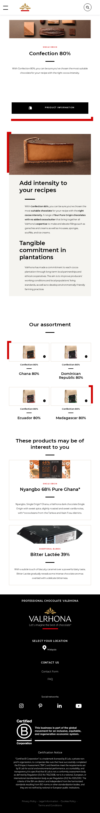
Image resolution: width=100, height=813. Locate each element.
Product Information (59, 107)
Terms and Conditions (50, 805)
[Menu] (5, 7)
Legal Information (48, 801)
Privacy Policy (29, 801)
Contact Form (50, 671)
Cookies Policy (68, 801)
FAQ (50, 679)
